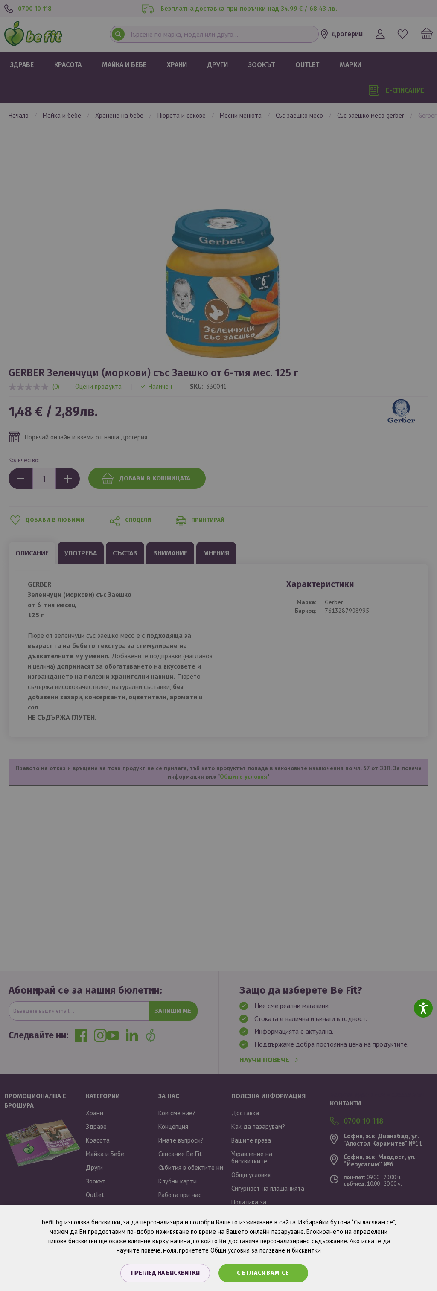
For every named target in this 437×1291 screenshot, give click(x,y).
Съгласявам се (263, 1272)
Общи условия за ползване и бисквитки (265, 1250)
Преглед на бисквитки (165, 1272)
